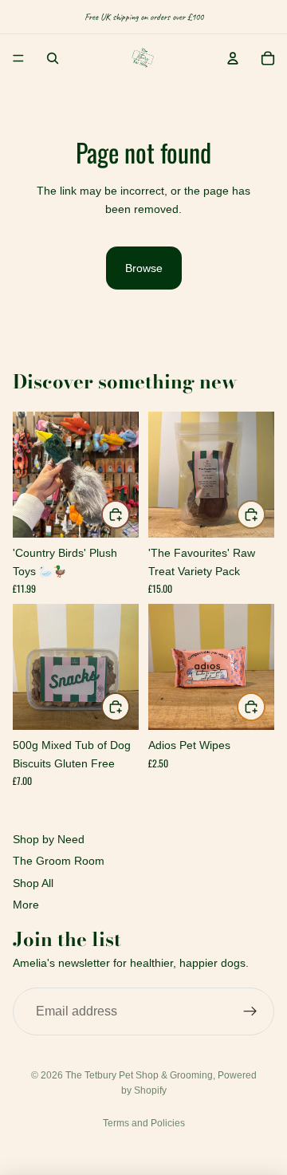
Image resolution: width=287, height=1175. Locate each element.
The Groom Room (58, 860)
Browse (144, 268)
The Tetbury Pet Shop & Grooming (139, 1075)
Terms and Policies (144, 1123)
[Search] (52, 58)
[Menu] (18, 58)
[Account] (232, 58)
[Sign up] (250, 1011)
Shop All (33, 883)
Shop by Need (49, 839)
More (26, 904)
